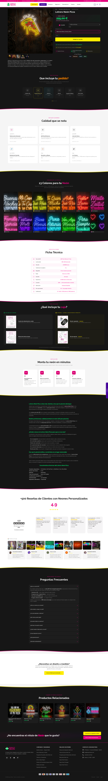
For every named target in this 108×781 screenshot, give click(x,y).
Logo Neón (43, 4)
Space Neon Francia (64, 764)
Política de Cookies (40, 764)
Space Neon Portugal (64, 762)
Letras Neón (34, 4)
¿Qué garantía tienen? (34, 637)
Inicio (56, 9)
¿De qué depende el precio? (35, 633)
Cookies (97, 777)
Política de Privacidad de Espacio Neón (44, 762)
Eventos (50, 4)
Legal (101, 777)
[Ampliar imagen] (51, 52)
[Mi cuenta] (97, 4)
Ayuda (78, 4)
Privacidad (93, 777)
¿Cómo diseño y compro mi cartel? (37, 609)
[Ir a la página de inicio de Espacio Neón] (10, 748)
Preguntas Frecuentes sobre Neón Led (44, 755)
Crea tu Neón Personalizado (91, 737)
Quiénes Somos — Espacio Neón (43, 750)
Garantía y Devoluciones (41, 767)
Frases (72, 4)
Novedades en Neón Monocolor (64, 9)
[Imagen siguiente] (51, 31)
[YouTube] (14, 757)
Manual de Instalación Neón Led (66, 750)
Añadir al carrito (77, 39)
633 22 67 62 (98, 0)
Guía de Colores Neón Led (65, 752)
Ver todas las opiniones (19, 529)
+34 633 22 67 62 (88, 755)
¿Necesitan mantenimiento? (35, 641)
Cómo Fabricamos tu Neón (41, 752)
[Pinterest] (17, 757)
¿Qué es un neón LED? (34, 586)
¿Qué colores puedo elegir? (35, 617)
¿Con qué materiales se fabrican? (37, 613)
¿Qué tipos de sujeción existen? (36, 625)
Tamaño (62, 25)
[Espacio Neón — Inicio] (11, 4)
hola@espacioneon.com (89, 0)
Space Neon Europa (64, 759)
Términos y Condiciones (41, 757)
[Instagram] (7, 757)
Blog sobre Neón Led (64, 757)
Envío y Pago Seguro (40, 759)
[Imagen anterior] (9, 31)
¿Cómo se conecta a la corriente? (37, 605)
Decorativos (65, 4)
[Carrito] (100, 4)
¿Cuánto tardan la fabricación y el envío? (38, 629)
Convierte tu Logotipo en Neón (92, 733)
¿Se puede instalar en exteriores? (37, 621)
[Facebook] (10, 757)
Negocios (57, 4)
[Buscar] (95, 4)
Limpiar (70, 26)
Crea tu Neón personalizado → (54, 673)
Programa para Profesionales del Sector (68, 755)
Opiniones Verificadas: (28, 0)
